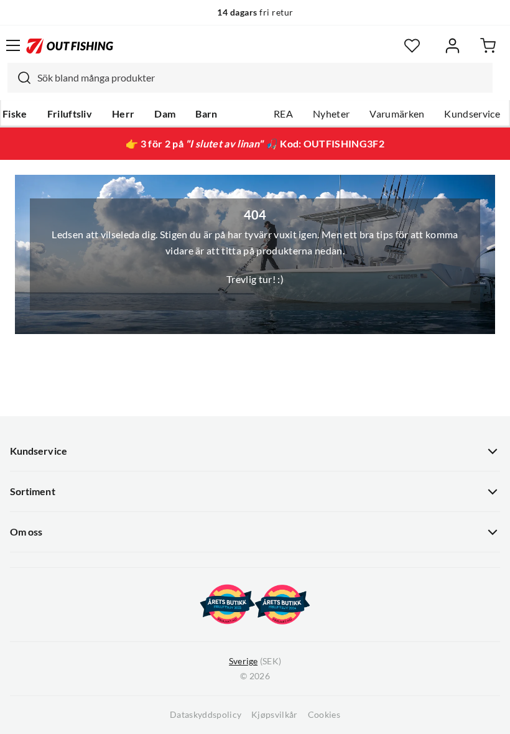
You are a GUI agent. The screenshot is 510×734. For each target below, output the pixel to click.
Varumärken (396, 113)
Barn (206, 113)
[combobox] (250, 78)
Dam (164, 113)
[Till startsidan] (69, 45)
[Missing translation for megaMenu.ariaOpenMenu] (13, 45)
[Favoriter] (412, 45)
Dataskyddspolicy (205, 715)
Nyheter (331, 113)
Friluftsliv (70, 113)
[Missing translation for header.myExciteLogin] (452, 46)
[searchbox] (262, 78)
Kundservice (472, 113)
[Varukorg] (488, 45)
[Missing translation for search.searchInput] (19, 78)
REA (283, 113)
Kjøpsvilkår (274, 715)
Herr (123, 113)
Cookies (324, 715)
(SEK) (255, 661)
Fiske (14, 113)
